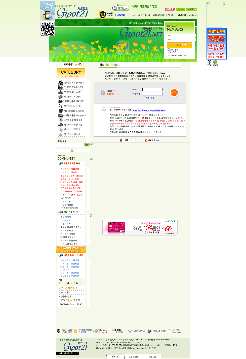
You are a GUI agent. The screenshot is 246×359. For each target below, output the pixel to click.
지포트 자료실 (66, 205)
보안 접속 (174, 50)
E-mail (113, 342)
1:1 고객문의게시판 (69, 208)
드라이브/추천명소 (68, 240)
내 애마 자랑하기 (67, 237)
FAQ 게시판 (65, 198)
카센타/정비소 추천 (68, 244)
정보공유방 (65, 224)
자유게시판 (65, 201)
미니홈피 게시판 (67, 234)
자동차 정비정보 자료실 (70, 227)
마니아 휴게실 (66, 230)
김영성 (139, 342)
